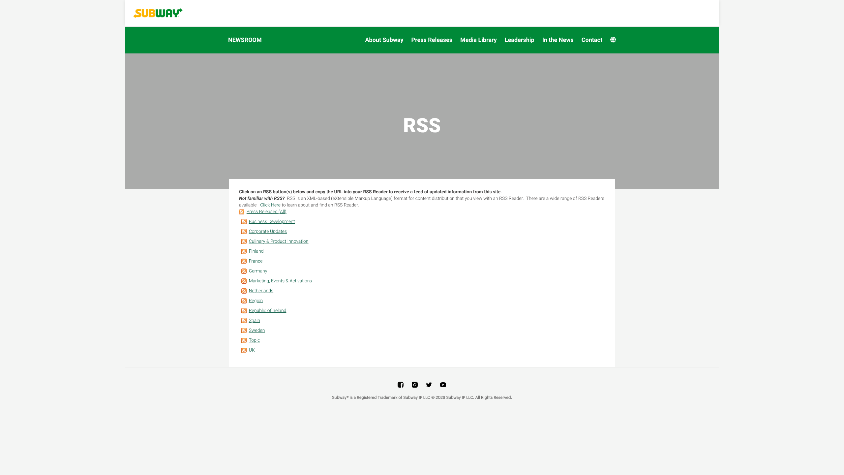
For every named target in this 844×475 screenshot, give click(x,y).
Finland (256, 251)
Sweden (257, 330)
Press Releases (431, 40)
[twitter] (429, 385)
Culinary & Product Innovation (279, 241)
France (256, 261)
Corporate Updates (268, 231)
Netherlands (261, 291)
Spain (254, 320)
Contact (592, 40)
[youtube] (443, 385)
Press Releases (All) (266, 211)
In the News (558, 40)
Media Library (478, 40)
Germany (258, 271)
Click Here (270, 205)
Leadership (519, 40)
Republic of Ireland (267, 310)
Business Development (272, 221)
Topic (254, 340)
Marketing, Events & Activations (280, 281)
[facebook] (401, 385)
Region (256, 300)
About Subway (384, 40)
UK (252, 350)
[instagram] (415, 385)
